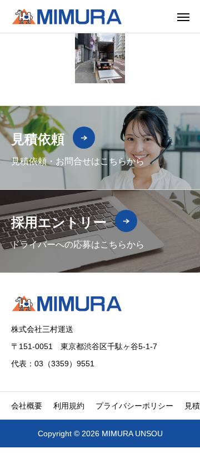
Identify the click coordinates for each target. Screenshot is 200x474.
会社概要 (26, 405)
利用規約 (68, 405)
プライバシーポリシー (134, 405)
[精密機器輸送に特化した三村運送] (66, 16)
